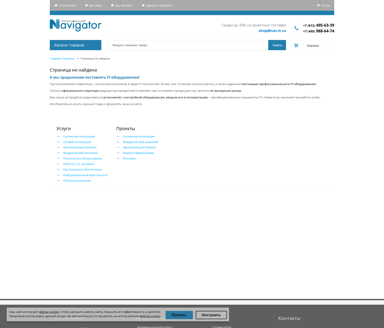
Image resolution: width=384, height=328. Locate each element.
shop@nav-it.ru (272, 30)
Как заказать (124, 5)
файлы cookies (49, 312)
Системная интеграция (79, 136)
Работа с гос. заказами (78, 164)
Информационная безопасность (85, 175)
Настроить (211, 315)
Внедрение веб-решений (80, 153)
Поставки (129, 158)
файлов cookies (150, 316)
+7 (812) (318, 25)
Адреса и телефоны (159, 5)
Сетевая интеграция (77, 142)
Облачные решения (77, 181)
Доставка (95, 5)
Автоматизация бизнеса (79, 147)
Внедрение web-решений (140, 142)
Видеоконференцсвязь (138, 153)
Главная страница (62, 58)
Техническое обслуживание (82, 158)
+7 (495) (318, 31)
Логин (325, 5)
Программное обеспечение (82, 169)
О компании (67, 5)
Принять (179, 315)
